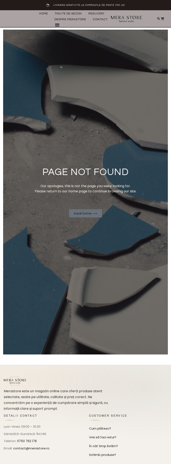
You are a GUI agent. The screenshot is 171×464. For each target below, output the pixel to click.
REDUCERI (96, 13)
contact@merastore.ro (31, 448)
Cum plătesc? (100, 428)
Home (43, 13)
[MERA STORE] (15, 381)
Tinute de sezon (68, 13)
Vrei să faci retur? (102, 437)
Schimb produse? (102, 455)
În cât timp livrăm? (103, 446)
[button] (57, 24)
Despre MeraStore (70, 19)
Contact (100, 19)
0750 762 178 (27, 441)
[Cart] (162, 18)
